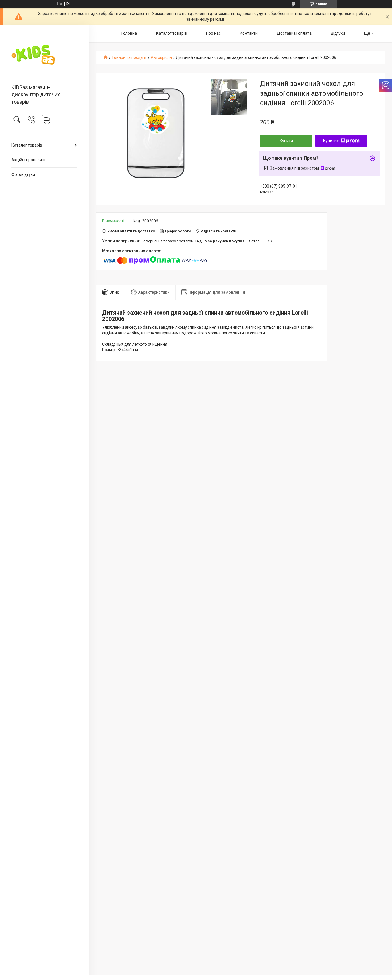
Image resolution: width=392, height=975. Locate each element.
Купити (286, 141)
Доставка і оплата (294, 33)
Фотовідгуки (23, 174)
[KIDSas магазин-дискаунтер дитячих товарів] (44, 55)
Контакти (249, 33)
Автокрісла (161, 57)
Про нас (213, 33)
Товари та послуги (129, 57)
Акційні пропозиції (28, 159)
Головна (129, 33)
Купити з (331, 141)
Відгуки (338, 33)
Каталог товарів (26, 145)
